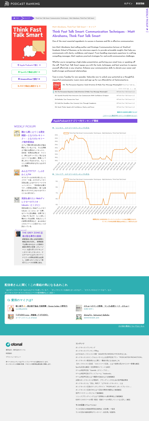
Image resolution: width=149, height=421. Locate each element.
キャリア (92, 27)
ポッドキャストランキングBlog (87, 351)
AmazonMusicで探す (29, 79)
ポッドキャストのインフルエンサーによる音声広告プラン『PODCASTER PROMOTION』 (109, 357)
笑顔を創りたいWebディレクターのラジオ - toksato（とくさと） (33, 202)
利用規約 (9, 353)
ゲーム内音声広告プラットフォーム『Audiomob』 (94, 374)
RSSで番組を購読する (29, 86)
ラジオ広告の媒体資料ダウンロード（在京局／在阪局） (96, 412)
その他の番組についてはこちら (131, 326)
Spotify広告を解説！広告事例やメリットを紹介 (93, 367)
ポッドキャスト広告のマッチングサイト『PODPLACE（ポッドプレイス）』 (104, 387)
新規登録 (140, 4)
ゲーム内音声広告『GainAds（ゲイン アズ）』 (93, 370)
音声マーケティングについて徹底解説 (89, 393)
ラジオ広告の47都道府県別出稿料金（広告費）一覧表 (95, 409)
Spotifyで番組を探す (29, 72)
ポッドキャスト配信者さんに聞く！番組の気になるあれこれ (98, 361)
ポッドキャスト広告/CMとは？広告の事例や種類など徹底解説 (98, 390)
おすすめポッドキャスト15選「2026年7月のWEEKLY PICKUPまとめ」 (102, 354)
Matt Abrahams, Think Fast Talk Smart (69, 27)
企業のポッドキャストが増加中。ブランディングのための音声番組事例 (102, 380)
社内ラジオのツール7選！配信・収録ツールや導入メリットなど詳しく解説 (103, 400)
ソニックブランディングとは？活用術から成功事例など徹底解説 (99, 396)
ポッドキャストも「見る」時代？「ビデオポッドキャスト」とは (99, 383)
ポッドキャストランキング (85, 348)
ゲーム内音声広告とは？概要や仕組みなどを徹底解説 (95, 377)
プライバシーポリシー (13, 357)
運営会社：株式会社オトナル (15, 350)
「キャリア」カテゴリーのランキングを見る (71, 174)
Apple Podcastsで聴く (29, 65)
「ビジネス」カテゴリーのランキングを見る (71, 128)
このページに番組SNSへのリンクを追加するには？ (120, 115)
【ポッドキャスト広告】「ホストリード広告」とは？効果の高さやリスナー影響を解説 (107, 364)
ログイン (128, 4)
